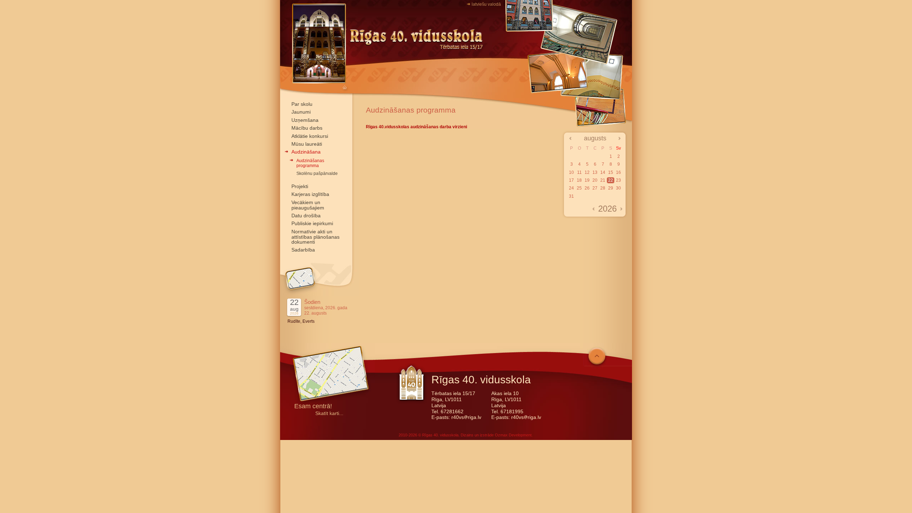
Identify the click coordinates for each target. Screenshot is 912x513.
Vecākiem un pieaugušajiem (307, 205)
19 (587, 180)
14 (602, 172)
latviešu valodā (486, 4)
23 (618, 180)
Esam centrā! (313, 407)
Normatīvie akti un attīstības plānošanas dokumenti (315, 237)
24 (571, 188)
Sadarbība (303, 250)
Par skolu (301, 104)
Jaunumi (301, 112)
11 (579, 172)
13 (594, 172)
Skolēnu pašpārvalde (317, 173)
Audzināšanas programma (310, 163)
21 (602, 180)
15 (610, 172)
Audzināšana (306, 152)
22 (610, 180)
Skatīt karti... (329, 413)
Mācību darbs (306, 128)
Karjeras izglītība (310, 194)
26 (587, 188)
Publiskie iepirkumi (312, 223)
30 (618, 188)
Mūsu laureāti (306, 144)
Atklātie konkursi (309, 136)
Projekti (299, 186)
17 (571, 180)
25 (579, 188)
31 (571, 196)
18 (579, 180)
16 (618, 172)
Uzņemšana (304, 120)
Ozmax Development (513, 435)
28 (602, 188)
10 (571, 172)
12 (587, 172)
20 (594, 180)
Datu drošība (306, 215)
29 (610, 188)
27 (594, 188)
